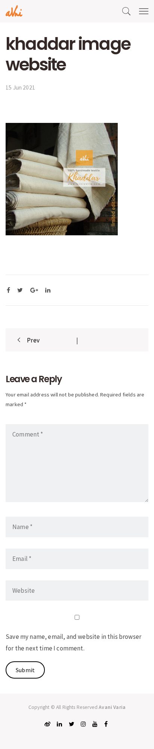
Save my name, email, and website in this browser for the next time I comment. (73, 642)
